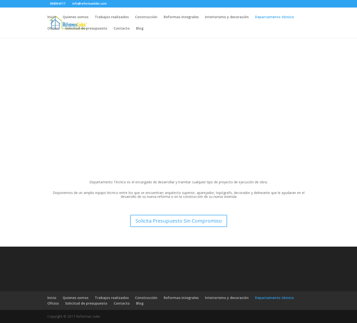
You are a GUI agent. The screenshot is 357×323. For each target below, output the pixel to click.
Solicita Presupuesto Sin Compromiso (179, 221)
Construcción (146, 17)
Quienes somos (75, 17)
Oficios (53, 29)
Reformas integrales (181, 17)
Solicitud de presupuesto (86, 29)
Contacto (122, 29)
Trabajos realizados (112, 17)
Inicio (51, 17)
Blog (140, 29)
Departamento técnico (274, 17)
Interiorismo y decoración (227, 17)
